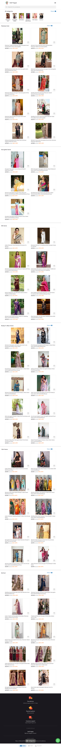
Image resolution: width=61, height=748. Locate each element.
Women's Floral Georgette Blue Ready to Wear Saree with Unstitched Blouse (17, 393)
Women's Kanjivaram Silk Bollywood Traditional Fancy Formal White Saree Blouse (17, 269)
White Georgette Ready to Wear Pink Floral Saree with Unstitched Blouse (17, 417)
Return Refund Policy (20, 741)
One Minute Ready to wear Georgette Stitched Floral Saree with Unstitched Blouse (43, 417)
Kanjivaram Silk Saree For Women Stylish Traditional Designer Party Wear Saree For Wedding (43, 269)
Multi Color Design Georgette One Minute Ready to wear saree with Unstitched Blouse (43, 393)
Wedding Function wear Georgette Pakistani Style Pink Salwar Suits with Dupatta (42, 117)
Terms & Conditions (40, 741)
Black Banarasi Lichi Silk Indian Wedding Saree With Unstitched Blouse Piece (43, 317)
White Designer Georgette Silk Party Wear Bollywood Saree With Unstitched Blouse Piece (43, 169)
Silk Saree (21, 19)
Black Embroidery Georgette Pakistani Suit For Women (42, 688)
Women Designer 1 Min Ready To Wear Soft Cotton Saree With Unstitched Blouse (43, 493)
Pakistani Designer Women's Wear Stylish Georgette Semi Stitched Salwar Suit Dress (43, 593)
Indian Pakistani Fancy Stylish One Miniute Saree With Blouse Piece (16, 469)
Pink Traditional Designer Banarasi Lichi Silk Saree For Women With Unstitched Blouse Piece (43, 293)
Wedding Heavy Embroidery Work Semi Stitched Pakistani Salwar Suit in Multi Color (42, 664)
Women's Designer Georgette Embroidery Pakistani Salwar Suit (43, 640)
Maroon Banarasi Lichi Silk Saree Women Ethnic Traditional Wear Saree (16, 293)
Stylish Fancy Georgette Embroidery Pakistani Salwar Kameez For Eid (17, 640)
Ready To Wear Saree (28, 20)
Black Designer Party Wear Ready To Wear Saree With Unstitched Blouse (43, 469)
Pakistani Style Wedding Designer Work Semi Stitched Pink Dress (15, 117)
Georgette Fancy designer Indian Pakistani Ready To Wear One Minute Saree (17, 540)
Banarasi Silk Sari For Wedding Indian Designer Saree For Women (43, 246)
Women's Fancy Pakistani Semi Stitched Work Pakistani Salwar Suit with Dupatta (41, 46)
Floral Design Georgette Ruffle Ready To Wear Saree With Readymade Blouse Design (17, 369)
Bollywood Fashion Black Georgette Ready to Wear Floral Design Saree (43, 369)
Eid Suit (41, 19)
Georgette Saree (14, 20)
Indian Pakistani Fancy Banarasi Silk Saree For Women (16, 246)
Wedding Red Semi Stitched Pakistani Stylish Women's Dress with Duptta (41, 93)
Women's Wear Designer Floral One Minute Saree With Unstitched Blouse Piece (42, 540)
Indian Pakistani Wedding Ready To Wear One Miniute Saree (17, 517)
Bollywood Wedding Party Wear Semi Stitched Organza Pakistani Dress (15, 141)
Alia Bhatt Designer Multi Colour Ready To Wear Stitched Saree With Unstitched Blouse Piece (42, 193)
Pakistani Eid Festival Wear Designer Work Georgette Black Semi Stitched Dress (43, 70)
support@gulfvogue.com (30, 722)
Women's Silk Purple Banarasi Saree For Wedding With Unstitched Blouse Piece (16, 317)
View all (49, 25)
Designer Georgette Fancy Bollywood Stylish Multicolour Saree (15, 169)
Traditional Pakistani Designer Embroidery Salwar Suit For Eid (42, 617)
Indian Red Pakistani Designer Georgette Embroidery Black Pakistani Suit (17, 664)
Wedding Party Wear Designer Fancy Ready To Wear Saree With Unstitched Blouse (43, 517)
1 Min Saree (34, 19)
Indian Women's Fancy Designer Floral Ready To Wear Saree (43, 564)
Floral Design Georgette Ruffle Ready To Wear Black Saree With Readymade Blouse (43, 346)
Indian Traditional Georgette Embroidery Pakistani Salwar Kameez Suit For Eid (16, 617)
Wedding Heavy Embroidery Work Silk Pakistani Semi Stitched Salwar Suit (17, 593)
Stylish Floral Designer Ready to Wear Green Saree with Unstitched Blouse (43, 440)
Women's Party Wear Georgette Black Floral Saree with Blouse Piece (16, 440)
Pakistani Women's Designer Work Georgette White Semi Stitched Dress (17, 93)
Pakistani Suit (8, 20)
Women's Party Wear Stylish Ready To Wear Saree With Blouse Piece (16, 493)
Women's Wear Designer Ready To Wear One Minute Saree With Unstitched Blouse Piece (17, 564)
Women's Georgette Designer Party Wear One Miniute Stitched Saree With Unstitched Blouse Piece (17, 193)
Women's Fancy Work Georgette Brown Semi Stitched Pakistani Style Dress (43, 141)
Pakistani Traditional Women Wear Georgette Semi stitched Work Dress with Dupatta (17, 46)
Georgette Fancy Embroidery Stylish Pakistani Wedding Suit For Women (15, 688)
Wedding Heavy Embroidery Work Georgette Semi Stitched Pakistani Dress (16, 70)
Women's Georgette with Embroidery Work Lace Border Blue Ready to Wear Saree (16, 346)
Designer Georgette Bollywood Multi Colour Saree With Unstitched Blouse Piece (16, 217)
